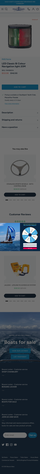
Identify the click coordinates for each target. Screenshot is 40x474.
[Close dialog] (0, 223)
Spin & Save (30, 248)
